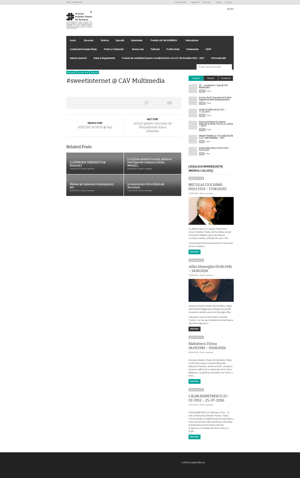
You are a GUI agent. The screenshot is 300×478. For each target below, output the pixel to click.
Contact (228, 2)
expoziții (94, 72)
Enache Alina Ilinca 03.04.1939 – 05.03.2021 (214, 149)
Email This (169, 103)
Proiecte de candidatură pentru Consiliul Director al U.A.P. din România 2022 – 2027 (163, 58)
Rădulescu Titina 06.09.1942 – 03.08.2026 (207, 346)
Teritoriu (104, 40)
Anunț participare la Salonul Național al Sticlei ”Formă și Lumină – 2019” (216, 124)
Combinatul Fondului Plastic (83, 49)
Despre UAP (179, 2)
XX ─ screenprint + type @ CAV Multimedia (213, 86)
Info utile (206, 2)
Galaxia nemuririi (78, 58)
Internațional (190, 41)
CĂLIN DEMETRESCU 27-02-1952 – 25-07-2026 (209, 398)
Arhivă (219, 2)
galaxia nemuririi (196, 178)
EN (228, 9)
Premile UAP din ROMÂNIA (162, 41)
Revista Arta (138, 49)
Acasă (71, 41)
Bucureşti (71, 72)
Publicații (155, 49)
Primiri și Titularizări (112, 50)
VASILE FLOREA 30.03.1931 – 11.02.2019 (212, 110)
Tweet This (100, 103)
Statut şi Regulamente (104, 58)
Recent (210, 78)
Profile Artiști (173, 49)
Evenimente (135, 41)
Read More (194, 252)
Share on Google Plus (123, 103)
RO (232, 9)
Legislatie (195, 2)
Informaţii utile (218, 58)
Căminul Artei (83, 72)
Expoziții (120, 40)
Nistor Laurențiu (206, 193)
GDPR (208, 49)
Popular (196, 78)
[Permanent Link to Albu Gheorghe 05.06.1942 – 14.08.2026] (211, 290)
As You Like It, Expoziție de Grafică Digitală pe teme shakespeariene (215, 98)
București (88, 40)
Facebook (226, 78)
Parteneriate (192, 49)
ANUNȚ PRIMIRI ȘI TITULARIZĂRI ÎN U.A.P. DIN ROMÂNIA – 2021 (216, 137)
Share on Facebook (77, 103)
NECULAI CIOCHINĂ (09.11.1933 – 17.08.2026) (207, 187)
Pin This (146, 103)
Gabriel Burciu (198, 462)
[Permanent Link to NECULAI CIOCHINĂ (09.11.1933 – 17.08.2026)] (211, 211)
